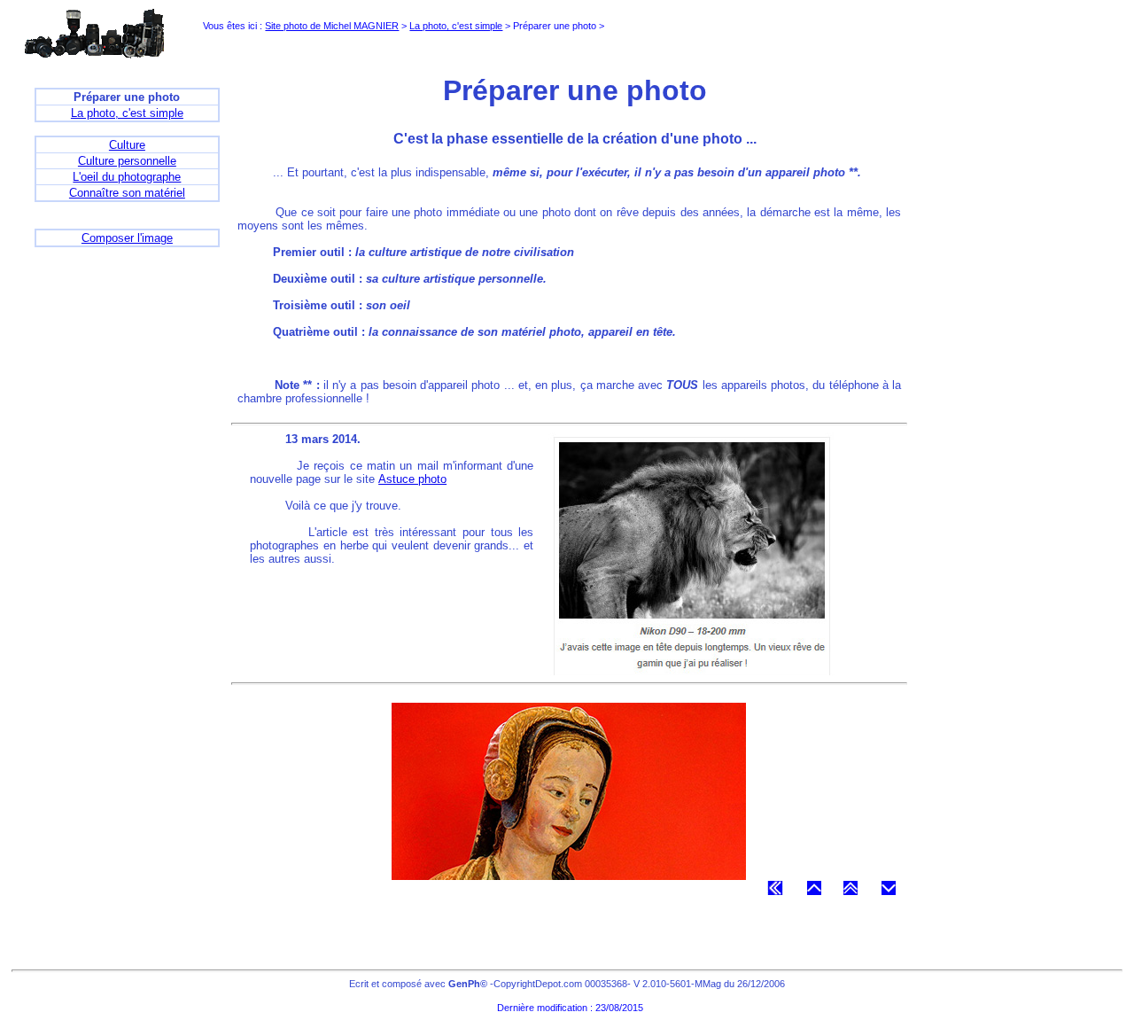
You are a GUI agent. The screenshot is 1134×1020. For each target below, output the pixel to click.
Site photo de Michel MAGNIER (332, 25)
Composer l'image (127, 238)
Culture (127, 145)
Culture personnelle (127, 160)
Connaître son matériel (127, 192)
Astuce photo (412, 479)
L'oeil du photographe (127, 176)
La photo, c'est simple (455, 25)
